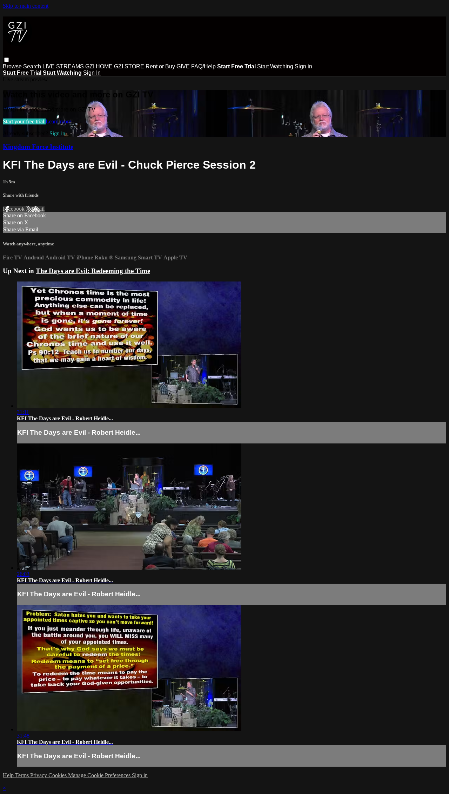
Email (38, 209)
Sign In (92, 73)
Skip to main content (25, 6)
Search (32, 66)
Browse (13, 66)
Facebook (14, 209)
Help (9, 775)
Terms (22, 775)
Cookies (58, 775)
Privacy (39, 775)
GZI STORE (129, 66)
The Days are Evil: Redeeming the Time (93, 270)
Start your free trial (24, 121)
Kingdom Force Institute (38, 146)
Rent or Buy (160, 66)
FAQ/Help (203, 66)
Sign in (303, 66)
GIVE (183, 66)
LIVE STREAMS (63, 66)
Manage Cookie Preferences (100, 775)
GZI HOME (99, 66)
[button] (6, 59)
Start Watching (276, 66)
